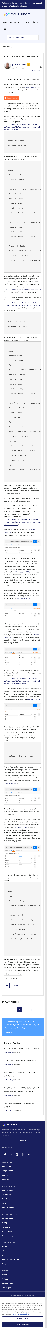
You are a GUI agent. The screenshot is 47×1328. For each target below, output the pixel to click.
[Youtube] (29, 1154)
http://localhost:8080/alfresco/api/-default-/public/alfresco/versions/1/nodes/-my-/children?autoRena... (22, 681)
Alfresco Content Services (13, 974)
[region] (22, 1312)
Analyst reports (7, 1171)
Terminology (6, 1194)
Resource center (7, 1190)
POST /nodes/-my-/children (23, 572)
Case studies (6, 1166)
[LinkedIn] (23, 1154)
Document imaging (8, 1236)
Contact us (22, 1141)
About (4, 1251)
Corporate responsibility (10, 1260)
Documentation (7, 1283)
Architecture (13, 979)
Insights (5, 1175)
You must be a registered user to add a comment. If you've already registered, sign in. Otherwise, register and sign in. (22, 1024)
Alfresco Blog (7, 47)
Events (4, 1275)
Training (5, 1279)
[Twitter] (11, 1154)
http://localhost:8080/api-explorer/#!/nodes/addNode (22, 289)
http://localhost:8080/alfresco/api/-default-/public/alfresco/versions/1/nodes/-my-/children (22, 127)
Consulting (6, 1227)
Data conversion (7, 1231)
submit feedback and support (16, 6)
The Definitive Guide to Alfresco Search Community (21, 1048)
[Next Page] (31, 1010)
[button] (7, 985)
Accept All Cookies (23, 1324)
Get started (37, 3)
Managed (5, 1223)
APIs (7, 979)
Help (27, 22)
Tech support (6, 1288)
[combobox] (23, 37)
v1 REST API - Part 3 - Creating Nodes (21, 56)
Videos (4, 1203)
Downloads (6, 1199)
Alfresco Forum (9, 1111)
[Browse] (5, 29)
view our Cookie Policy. (21, 1314)
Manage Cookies (22, 1319)
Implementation (8, 1218)
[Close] (42, 1299)
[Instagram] (17, 1154)
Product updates (8, 1208)
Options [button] (40, 67)
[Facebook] (5, 1154)
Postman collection (30, 87)
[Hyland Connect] (17, 14)
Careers (4, 1246)
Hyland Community (10, 22)
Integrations (6, 1179)
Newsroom (6, 1264)
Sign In (35, 22)
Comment (8, 1032)
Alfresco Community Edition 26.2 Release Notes (20, 1060)
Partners (5, 1255)
